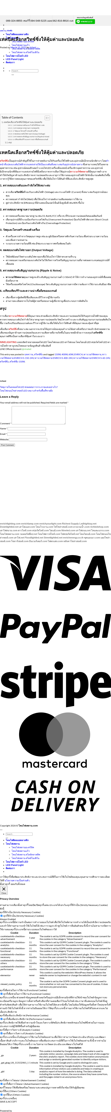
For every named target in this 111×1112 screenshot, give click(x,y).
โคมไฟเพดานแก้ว (21, 45)
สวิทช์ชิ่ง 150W (17, 361)
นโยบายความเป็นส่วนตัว (17, 880)
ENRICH (78, 354)
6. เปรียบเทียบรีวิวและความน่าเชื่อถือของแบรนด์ (30, 139)
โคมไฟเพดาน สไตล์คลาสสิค (26, 854)
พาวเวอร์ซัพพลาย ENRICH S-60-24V (91, 358)
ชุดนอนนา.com (92, 537)
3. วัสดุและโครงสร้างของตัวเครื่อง (25, 131)
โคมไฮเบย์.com (87, 534)
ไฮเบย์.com (55, 530)
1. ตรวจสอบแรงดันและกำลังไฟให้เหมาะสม (28, 125)
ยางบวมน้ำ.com (81, 527)
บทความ (3, 31)
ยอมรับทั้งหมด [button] (18, 884)
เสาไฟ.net (19, 537)
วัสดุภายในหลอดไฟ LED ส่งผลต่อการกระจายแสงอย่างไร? (29, 387)
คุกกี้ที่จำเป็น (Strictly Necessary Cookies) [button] (20, 912)
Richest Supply (70, 523)
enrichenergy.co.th (73, 537)
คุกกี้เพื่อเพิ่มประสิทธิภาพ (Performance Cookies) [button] (24, 1015)
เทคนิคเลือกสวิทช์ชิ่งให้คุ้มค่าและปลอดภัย (23, 122)
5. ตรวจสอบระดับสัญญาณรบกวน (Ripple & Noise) (31, 136)
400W (65, 354)
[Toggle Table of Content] (45, 117)
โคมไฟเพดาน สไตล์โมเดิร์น (25, 858)
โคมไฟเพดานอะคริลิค (23, 847)
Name (3, 428)
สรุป (10, 142)
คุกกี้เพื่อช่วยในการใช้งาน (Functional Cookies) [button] (23, 990)
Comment (5, 423)
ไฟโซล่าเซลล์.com (63, 527)
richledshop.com (99, 527)
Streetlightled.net (53, 537)
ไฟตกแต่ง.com (55, 541)
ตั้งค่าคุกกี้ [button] (5, 884)
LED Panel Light (15, 865)
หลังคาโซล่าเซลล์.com (75, 541)
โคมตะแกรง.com (100, 530)
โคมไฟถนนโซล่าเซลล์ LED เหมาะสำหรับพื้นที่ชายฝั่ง (26, 390)
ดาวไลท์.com (25, 530)
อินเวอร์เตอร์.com (38, 541)
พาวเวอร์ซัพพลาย (92, 354)
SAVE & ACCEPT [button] (8, 1101)
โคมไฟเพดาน (13, 844)
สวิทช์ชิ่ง (9, 31)
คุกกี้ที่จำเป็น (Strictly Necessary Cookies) (23, 915)
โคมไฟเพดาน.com (9, 534)
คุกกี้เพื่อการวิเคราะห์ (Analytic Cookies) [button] (20, 1029)
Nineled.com (68, 530)
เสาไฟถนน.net (83, 530)
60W (71, 354)
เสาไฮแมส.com (27, 527)
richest (32, 47)
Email (3, 434)
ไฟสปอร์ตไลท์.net (70, 534)
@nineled (26, 349)
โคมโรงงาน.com (44, 527)
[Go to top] (1, 829)
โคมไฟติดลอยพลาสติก (17, 34)
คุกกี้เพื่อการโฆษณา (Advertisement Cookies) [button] (23, 1080)
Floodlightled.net (34, 537)
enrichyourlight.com (50, 523)
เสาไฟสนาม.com (8, 530)
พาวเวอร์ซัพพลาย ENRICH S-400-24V (53, 358)
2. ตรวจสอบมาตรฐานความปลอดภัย (26, 128)
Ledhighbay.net (87, 523)
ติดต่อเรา (10, 868)
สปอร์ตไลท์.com (40, 530)
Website (4, 439)
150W (58, 354)
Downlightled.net (9, 527)
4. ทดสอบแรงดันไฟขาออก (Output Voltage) (29, 134)
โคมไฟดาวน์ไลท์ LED (17, 862)
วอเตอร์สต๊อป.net (28, 534)
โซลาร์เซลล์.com (20, 541)
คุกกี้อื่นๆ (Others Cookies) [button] (13, 1091)
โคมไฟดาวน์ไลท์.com (49, 534)
